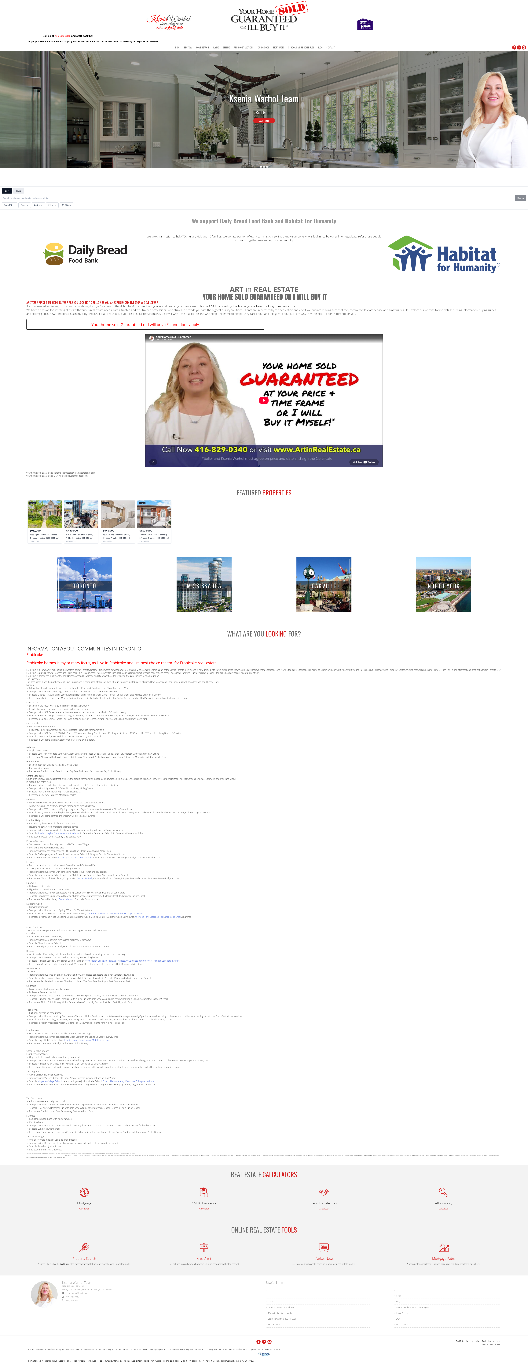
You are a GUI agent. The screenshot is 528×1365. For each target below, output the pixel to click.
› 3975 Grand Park (402, 1324)
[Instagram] (524, 47)
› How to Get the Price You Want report (411, 1307)
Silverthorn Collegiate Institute (128, 913)
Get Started (264, 131)
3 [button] (267, 167)
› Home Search (401, 1313)
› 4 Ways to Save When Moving (279, 1313)
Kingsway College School (50, 1081)
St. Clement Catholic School (99, 913)
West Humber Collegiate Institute (163, 960)
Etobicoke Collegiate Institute (139, 1081)
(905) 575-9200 (72, 1300)
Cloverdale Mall (66, 899)
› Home (397, 1295)
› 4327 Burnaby (273, 1324)
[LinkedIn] (519, 47)
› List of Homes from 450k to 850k (281, 1319)
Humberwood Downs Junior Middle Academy (86, 1040)
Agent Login (495, 1341)
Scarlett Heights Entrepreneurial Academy (58, 833)
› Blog (397, 1301)
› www (397, 1319)
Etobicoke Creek (173, 916)
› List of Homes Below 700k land (280, 1307)
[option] (264, 109)
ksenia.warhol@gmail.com (76, 1293)
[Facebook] (514, 47)
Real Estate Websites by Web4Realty (471, 1341)
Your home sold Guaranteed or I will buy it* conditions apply (145, 324)
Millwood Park (142, 916)
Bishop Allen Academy (113, 1081)
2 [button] (264, 167)
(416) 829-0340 (72, 1296)
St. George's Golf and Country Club (75, 857)
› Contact (270, 1301)
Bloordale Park (157, 916)
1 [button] (261, 167)
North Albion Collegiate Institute (100, 960)
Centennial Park (84, 878)
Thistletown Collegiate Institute (131, 960)
